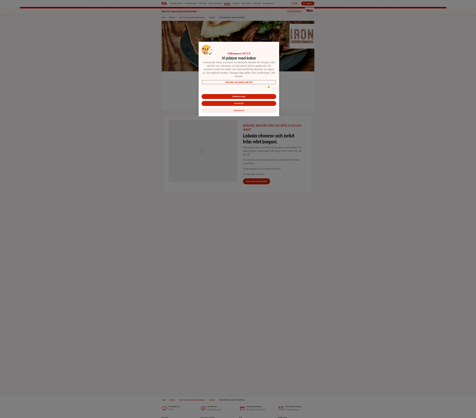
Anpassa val (239, 110)
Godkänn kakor (239, 96)
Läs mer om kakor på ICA (239, 82)
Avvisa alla (239, 103)
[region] (239, 79)
